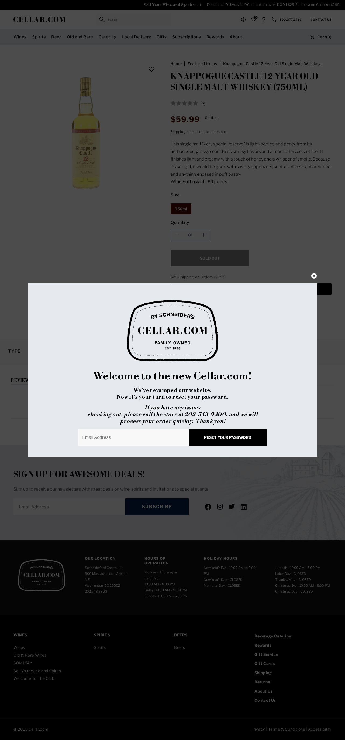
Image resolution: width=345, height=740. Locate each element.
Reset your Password (227, 437)
